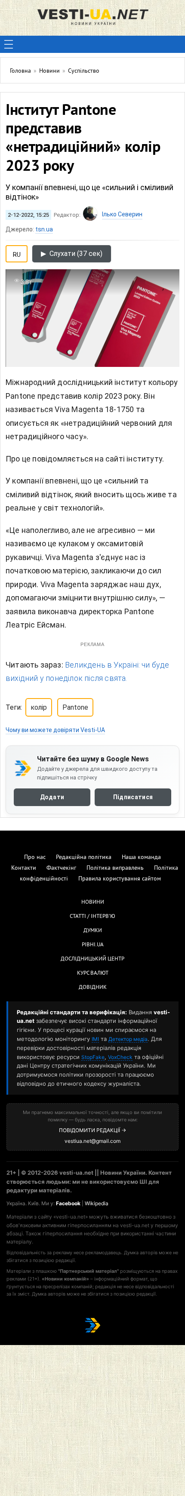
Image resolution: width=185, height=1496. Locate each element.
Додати (52, 797)
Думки (92, 930)
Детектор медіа (128, 1039)
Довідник (93, 987)
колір (39, 707)
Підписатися (133, 797)
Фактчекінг (61, 868)
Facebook (68, 1203)
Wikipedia (96, 1203)
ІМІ (95, 1039)
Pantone (75, 707)
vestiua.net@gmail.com (92, 1141)
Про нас (35, 857)
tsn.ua (44, 229)
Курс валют (92, 973)
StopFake (93, 1057)
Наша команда (141, 857)
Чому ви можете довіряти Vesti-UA (55, 729)
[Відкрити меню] (8, 44)
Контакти (23, 868)
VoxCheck (120, 1057)
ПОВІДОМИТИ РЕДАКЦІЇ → (92, 1130)
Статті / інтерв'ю (92, 916)
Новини (92, 902)
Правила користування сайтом (119, 879)
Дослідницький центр (92, 959)
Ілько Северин (122, 214)
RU (17, 253)
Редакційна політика (83, 857)
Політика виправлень (115, 868)
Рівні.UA (93, 945)
